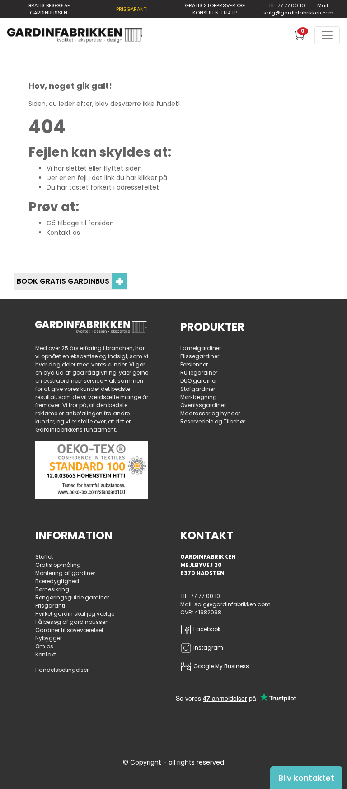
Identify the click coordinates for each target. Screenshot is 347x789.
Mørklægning (198, 397)
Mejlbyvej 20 (201, 565)
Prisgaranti (50, 605)
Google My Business (221, 666)
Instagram (208, 647)
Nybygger (48, 638)
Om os (44, 646)
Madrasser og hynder (210, 413)
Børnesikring (52, 589)
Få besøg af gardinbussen (72, 622)
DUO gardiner (198, 381)
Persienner (194, 364)
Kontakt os (63, 232)
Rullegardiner (198, 372)
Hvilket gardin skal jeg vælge (74, 614)
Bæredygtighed (57, 581)
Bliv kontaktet (306, 778)
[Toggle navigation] (327, 35)
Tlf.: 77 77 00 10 (286, 5)
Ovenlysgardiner (203, 405)
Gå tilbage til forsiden (80, 223)
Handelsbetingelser (62, 670)
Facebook (206, 629)
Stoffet (44, 557)
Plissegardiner (199, 356)
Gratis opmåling (58, 565)
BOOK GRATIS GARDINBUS (70, 281)
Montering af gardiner (65, 573)
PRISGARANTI (132, 9)
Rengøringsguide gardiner (72, 597)
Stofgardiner (197, 389)
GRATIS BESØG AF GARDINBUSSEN (48, 9)
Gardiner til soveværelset (69, 630)
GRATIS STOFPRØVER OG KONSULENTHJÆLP (215, 9)
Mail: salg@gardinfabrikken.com (298, 9)
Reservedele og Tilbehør (212, 421)
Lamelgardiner (200, 348)
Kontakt (45, 654)
